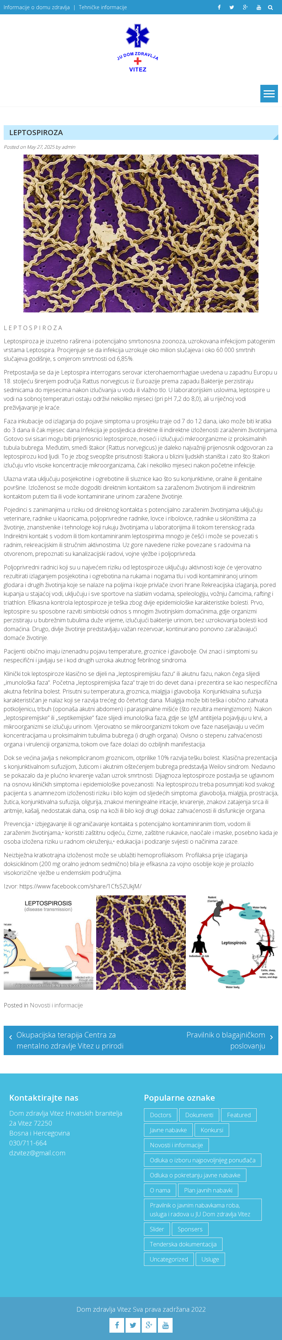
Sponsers (190, 1229)
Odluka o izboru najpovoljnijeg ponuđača (203, 1160)
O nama (160, 1190)
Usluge (210, 1259)
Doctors (160, 1115)
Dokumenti (199, 1115)
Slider (157, 1229)
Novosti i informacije (56, 1005)
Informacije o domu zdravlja (37, 7)
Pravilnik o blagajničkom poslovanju (226, 1040)
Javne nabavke (168, 1130)
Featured (239, 1115)
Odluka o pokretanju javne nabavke (195, 1175)
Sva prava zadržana (162, 1309)
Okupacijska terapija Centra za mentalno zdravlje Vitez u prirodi (70, 1040)
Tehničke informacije (103, 7)
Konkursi (211, 1130)
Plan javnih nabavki (208, 1190)
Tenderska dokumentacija (183, 1244)
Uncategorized (169, 1259)
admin (68, 147)
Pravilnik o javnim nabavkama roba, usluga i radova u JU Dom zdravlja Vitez (200, 1209)
